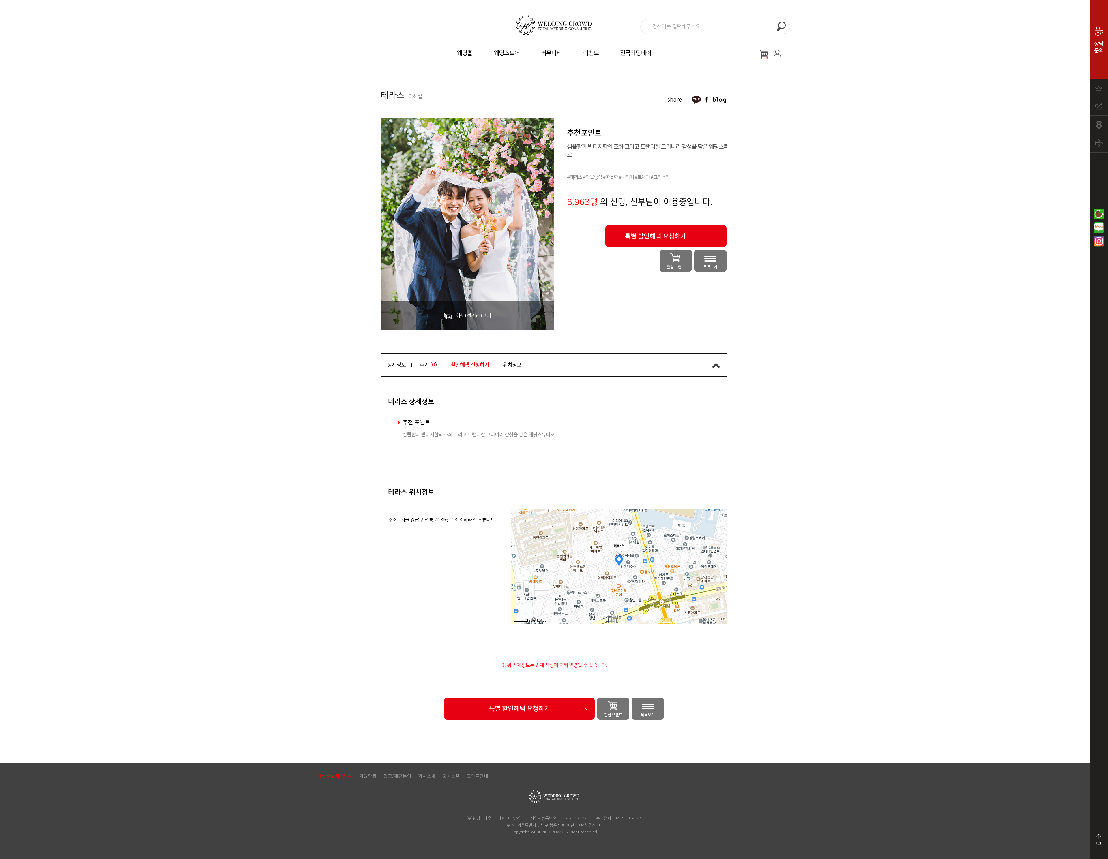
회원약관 (368, 775)
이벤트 (591, 53)
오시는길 (451, 775)
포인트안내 (477, 775)
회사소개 (426, 775)
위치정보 (512, 365)
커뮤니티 (551, 53)
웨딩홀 (464, 53)
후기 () (428, 365)
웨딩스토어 (507, 53)
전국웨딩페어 (635, 53)
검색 (781, 27)
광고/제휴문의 (397, 775)
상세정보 (396, 365)
